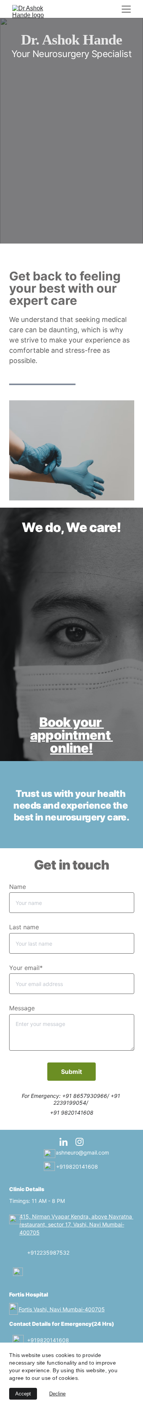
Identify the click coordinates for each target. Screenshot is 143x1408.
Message (22, 1008)
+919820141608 (77, 1166)
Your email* (26, 968)
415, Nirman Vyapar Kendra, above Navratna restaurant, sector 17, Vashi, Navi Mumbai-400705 (76, 1224)
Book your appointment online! (71, 735)
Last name (24, 927)
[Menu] (126, 9)
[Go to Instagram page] (80, 1142)
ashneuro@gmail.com (82, 1152)
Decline (57, 1394)
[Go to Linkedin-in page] (67, 1142)
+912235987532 (48, 1252)
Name (17, 886)
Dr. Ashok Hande (71, 40)
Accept (23, 1394)
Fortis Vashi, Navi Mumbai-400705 (62, 1309)
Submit (71, 1071)
